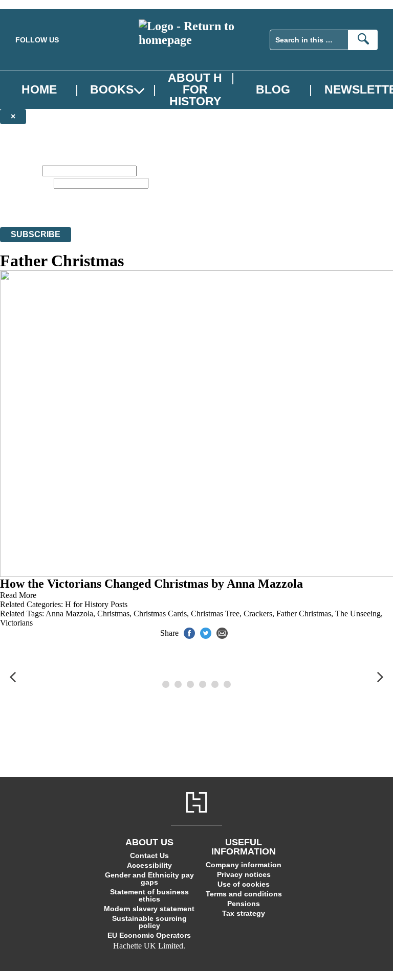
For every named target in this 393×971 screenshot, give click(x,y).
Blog (273, 90)
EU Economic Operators (149, 935)
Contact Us (149, 855)
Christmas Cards (160, 613)
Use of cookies (243, 884)
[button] (13, 677)
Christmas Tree (215, 613)
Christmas (113, 613)
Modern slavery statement (149, 909)
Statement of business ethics (149, 895)
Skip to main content (33, 4)
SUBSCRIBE (35, 234)
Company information (243, 865)
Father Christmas (303, 613)
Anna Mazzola (69, 613)
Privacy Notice (146, 203)
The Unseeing (358, 613)
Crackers (258, 613)
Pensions (243, 903)
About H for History (195, 89)
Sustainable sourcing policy (149, 922)
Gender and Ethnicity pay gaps (149, 878)
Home (39, 90)
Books (112, 90)
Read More (18, 595)
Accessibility (149, 865)
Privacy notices (244, 874)
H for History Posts (96, 604)
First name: (20, 170)
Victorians (16, 622)
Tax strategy (243, 913)
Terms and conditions (244, 894)
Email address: (26, 182)
